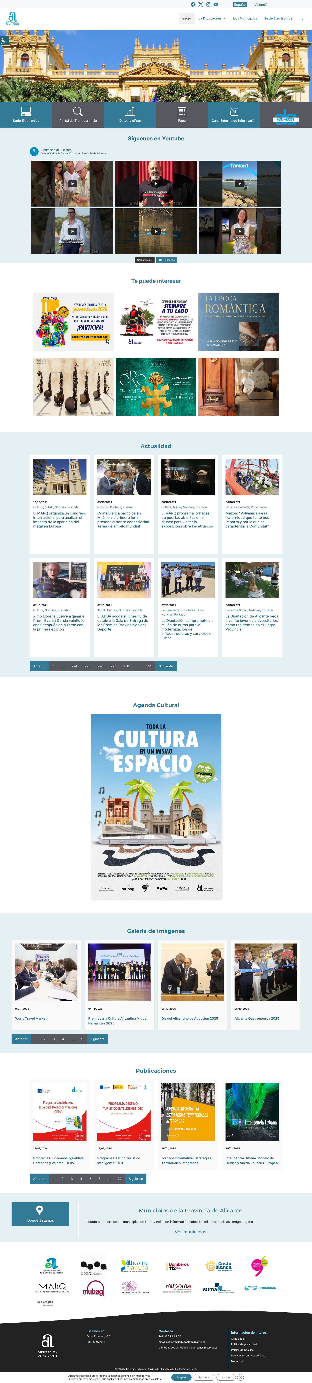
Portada (73, 507)
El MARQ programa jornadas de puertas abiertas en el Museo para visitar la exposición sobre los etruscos (187, 519)
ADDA (101, 610)
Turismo (128, 507)
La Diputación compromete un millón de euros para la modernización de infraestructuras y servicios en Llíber (187, 629)
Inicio (186, 18)
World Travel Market (31, 1018)
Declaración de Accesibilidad (248, 1355)
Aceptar (181, 1377)
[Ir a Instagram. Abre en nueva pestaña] (208, 4)
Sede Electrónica (278, 18)
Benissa (166, 610)
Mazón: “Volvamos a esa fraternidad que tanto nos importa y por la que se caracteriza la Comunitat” (247, 519)
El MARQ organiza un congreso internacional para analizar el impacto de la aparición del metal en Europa (59, 519)
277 (113, 666)
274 (74, 666)
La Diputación (209, 18)
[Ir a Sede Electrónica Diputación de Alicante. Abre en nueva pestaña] (26, 115)
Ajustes (226, 1377)
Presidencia (259, 507)
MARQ (49, 507)
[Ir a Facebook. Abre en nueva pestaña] (193, 4)
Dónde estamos (40, 1220)
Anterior (39, 666)
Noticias (60, 507)
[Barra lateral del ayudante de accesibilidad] (4, 40)
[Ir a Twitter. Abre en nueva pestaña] (200, 4)
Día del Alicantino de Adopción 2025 (189, 1018)
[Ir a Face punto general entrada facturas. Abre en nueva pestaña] (182, 115)
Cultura (38, 507)
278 (126, 666)
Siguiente (166, 666)
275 (87, 666)
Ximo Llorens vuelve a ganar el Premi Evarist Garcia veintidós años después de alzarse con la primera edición (59, 622)
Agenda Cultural (156, 705)
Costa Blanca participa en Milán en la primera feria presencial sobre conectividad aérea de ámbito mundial (123, 519)
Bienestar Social (236, 610)
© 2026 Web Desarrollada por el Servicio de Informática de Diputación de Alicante (156, 1369)
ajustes (156, 1378)
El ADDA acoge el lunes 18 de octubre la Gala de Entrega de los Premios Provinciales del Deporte (122, 622)
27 (120, 1179)
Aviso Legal (237, 1338)
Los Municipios (245, 18)
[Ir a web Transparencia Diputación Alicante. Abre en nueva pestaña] (78, 115)
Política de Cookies (242, 1349)
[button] (301, 18)
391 (149, 666)
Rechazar (204, 1377)
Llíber (200, 610)
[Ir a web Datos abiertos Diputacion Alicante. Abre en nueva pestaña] (286, 115)
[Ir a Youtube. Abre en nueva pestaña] (216, 4)
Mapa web (237, 1361)
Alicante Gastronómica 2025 (257, 1018)
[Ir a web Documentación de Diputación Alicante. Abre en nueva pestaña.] (130, 115)
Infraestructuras (184, 610)
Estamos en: (96, 1331)
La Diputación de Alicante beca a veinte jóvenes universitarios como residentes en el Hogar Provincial (252, 622)
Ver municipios (190, 1231)
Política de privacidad (244, 1344)
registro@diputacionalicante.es (185, 1341)
